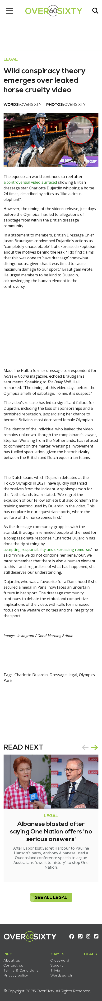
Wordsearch (61, 975)
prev (85, 747)
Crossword (60, 960)
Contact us (13, 965)
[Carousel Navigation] (89, 747)
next (94, 747)
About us (12, 960)
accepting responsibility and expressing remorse (47, 549)
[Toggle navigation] (9, 11)
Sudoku (57, 965)
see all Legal (51, 897)
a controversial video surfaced (30, 182)
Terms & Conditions (21, 970)
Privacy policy (16, 975)
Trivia (55, 970)
